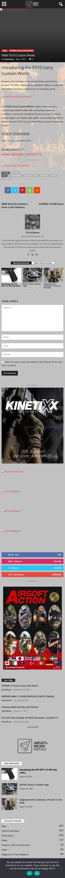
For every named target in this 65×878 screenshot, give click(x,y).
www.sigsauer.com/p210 (21, 154)
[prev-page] (30, 293)
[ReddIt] (37, 190)
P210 (35, 176)
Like (59, 555)
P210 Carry (44, 176)
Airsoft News (7, 835)
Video (4, 850)
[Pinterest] (22, 190)
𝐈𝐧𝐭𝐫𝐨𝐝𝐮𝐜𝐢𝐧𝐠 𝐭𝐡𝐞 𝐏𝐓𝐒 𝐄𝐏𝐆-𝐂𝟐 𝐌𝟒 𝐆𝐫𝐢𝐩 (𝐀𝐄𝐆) (11, 285)
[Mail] (37, 255)
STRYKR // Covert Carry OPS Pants (20, 685)
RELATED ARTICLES (21, 263)
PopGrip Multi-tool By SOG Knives (20, 707)
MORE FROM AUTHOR (43, 263)
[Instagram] (33, 255)
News (5, 51)
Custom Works (15, 176)
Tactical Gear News (10, 831)
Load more (31, 727)
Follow (57, 561)
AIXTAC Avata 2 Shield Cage (32, 285)
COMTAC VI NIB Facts (51, 203)
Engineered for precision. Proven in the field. (52, 286)
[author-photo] (32, 221)
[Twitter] (15, 190)
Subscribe (56, 574)
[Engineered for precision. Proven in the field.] (53, 275)
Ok (29, 873)
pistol (53, 176)
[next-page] (34, 293)
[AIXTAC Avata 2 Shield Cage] (32, 275)
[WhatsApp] (30, 190)
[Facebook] (8, 190)
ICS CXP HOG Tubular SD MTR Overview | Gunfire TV (30, 717)
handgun (27, 176)
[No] (61, 868)
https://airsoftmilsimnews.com (32, 236)
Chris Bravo (9, 59)
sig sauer (14, 173)
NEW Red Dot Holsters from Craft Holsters (15, 205)
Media (4, 840)
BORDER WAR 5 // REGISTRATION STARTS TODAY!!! (28, 696)
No (37, 873)
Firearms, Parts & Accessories (21, 51)
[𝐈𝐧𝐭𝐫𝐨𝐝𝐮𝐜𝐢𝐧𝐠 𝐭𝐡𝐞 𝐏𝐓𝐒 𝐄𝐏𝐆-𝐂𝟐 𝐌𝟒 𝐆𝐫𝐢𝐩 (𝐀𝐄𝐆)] (11, 275)
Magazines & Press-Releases (15, 854)
